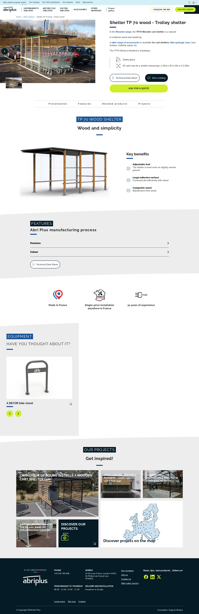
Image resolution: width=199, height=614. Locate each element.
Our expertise (68, 2)
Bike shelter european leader (14, 2)
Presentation (57, 103)
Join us (124, 575)
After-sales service (130, 583)
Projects (144, 103)
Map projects (88, 2)
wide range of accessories (126, 42)
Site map (72, 601)
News (78, 2)
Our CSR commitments (51, 2)
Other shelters (28, 17)
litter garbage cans (180, 42)
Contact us (126, 579)
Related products (114, 103)
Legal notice (59, 601)
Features (84, 103)
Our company (34, 2)
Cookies (82, 601)
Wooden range (123, 32)
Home (18, 17)
